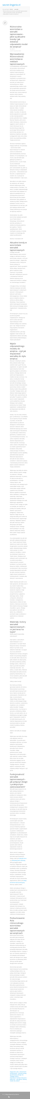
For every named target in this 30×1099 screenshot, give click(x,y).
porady (16, 9)
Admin (13, 49)
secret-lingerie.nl (11, 4)
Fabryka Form (22, 858)
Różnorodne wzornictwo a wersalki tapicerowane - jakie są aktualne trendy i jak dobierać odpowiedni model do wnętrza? (19, 36)
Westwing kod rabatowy (18, 860)
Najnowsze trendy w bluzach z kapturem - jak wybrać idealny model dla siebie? (18, 1079)
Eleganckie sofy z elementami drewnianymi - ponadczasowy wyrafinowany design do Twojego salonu (18, 1074)
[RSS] (9, 1097)
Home (11, 9)
